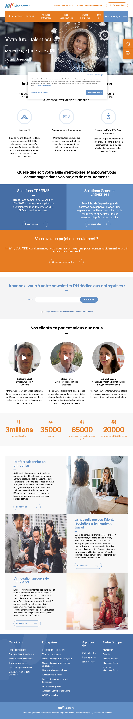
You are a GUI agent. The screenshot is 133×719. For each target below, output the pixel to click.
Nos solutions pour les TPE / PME (57, 658)
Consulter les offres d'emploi (22, 654)
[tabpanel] (66, 46)
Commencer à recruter (63, 262)
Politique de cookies (103, 712)
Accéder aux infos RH (52, 675)
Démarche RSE (89, 653)
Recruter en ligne (112, 16)
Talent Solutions (110, 658)
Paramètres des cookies (39, 92)
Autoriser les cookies (94, 92)
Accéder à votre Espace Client (56, 691)
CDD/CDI (19, 16)
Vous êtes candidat (63, 5)
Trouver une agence (18, 663)
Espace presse (89, 657)
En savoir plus (16, 59)
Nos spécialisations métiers (54, 670)
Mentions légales (84, 712)
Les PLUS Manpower (51, 686)
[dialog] (67, 85)
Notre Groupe (112, 642)
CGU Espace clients (51, 695)
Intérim (9, 16)
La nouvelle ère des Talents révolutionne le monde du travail (94, 523)
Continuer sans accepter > (96, 75)
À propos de (88, 643)
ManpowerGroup (110, 663)
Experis (106, 654)
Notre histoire (88, 662)
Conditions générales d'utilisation (36, 712)
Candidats (16, 642)
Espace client (118, 5)
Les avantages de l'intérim (20, 667)
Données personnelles (63, 712)
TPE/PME (30, 16)
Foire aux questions (17, 650)
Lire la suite (21, 507)
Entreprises (50, 642)
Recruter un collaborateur (53, 650)
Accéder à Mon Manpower (21, 658)
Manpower (108, 650)
